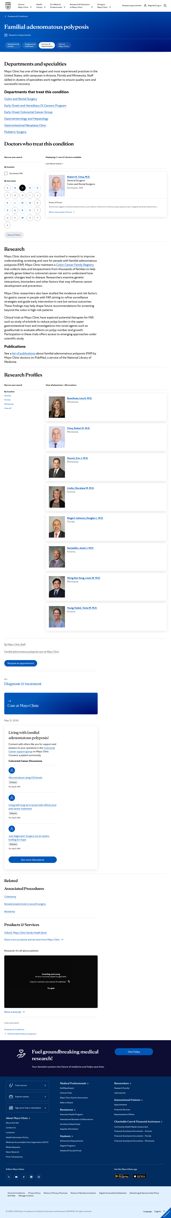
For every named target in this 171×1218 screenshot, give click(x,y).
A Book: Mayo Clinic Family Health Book (25, 932)
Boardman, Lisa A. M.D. (79, 398)
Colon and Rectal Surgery (20, 99)
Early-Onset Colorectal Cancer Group (28, 112)
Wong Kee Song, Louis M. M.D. (83, 577)
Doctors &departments (47, 45)
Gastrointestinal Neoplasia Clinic (25, 125)
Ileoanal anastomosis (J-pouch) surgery (25, 903)
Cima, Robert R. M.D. (78, 428)
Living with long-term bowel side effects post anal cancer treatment (32, 806)
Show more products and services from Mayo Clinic (32, 939)
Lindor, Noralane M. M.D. (80, 488)
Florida (7, 399)
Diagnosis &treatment (30, 45)
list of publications (23, 353)
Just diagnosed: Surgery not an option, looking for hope (29, 837)
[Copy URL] (69, 982)
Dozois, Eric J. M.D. (77, 458)
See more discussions (32, 859)
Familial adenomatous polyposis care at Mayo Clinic (31, 651)
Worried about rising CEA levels (25, 777)
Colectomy (10, 896)
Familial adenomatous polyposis (46, 26)
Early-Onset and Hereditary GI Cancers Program (35, 105)
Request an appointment (20, 663)
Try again (51, 988)
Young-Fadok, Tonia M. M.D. (82, 607)
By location (9, 167)
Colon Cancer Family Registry (75, 265)
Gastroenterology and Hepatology (26, 118)
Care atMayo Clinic (64, 45)
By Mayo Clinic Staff (15, 644)
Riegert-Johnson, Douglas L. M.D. (85, 518)
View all (7, 408)
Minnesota (9, 404)
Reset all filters (14, 235)
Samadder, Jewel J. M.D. (80, 548)
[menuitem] (13, 45)
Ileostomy (9, 911)
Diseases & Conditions (18, 16)
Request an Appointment (20, 35)
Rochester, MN (16, 173)
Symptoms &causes (13, 45)
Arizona (7, 395)
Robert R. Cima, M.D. (78, 176)
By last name (10, 181)
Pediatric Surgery (15, 132)
